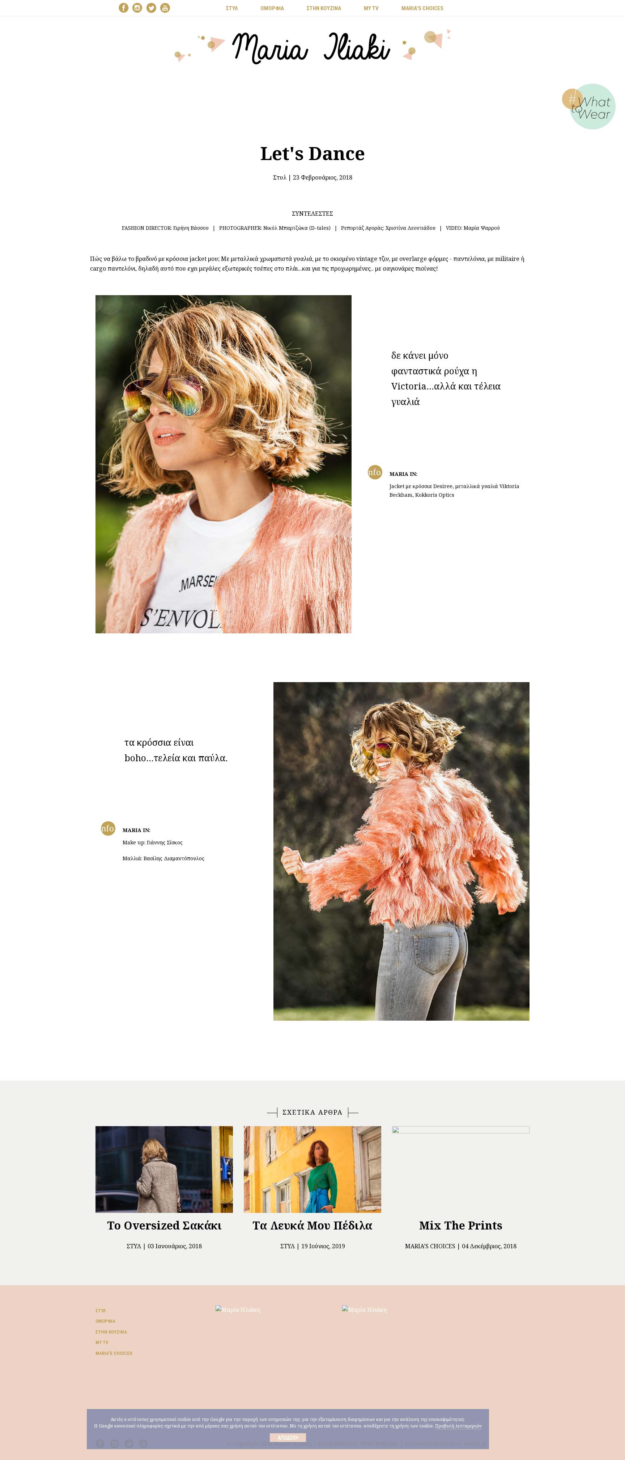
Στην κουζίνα (111, 1332)
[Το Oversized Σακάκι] (164, 1169)
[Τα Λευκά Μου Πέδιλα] (312, 1169)
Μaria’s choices (422, 8)
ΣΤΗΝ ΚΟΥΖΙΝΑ (324, 8)
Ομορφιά (105, 1321)
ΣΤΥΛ (232, 8)
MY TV (371, 8)
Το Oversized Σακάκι (164, 1225)
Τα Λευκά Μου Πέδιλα (312, 1225)
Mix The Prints (460, 1225)
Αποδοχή (288, 1437)
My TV (102, 1342)
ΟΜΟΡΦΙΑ (272, 8)
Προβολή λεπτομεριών (458, 1426)
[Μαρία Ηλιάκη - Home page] (312, 46)
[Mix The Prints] (461, 1169)
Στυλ (279, 177)
